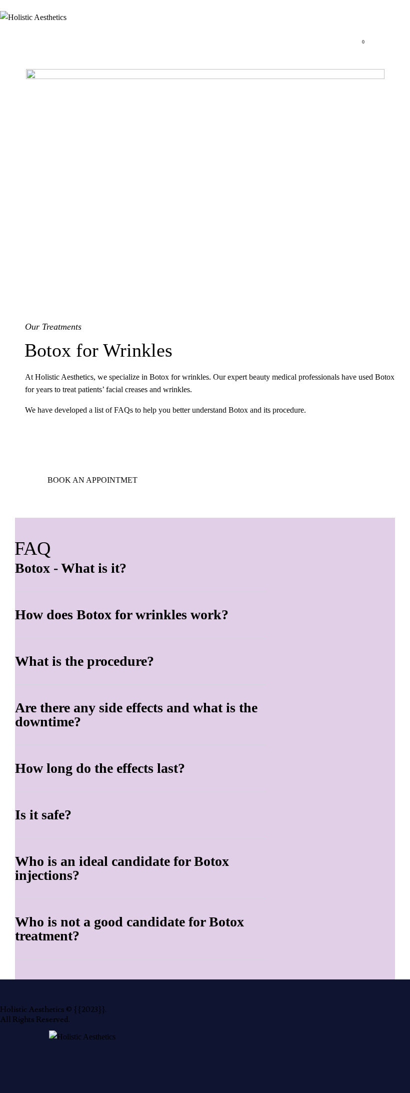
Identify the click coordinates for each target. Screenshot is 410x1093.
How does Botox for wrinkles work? (121, 615)
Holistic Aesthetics (32, 1009)
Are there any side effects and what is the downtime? (136, 715)
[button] (140, 568)
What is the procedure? (84, 661)
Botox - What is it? (70, 568)
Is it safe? (43, 815)
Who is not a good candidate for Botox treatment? (129, 929)
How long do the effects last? (100, 768)
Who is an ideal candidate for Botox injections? (122, 868)
